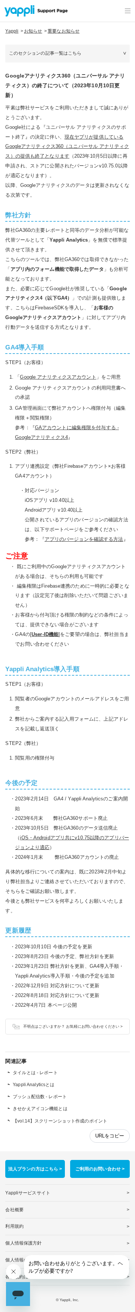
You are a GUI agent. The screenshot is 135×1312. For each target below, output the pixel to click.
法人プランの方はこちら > (35, 1169)
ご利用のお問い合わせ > (99, 1169)
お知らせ (33, 31)
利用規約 (14, 1226)
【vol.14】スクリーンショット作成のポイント (60, 1121)
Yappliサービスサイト (27, 1193)
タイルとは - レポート (35, 1072)
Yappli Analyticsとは (33, 1084)
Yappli (11, 31)
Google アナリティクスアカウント (58, 377)
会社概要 (14, 1210)
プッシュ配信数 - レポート (40, 1096)
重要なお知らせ (64, 31)
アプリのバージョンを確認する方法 (84, 539)
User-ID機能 (45, 634)
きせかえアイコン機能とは (40, 1108)
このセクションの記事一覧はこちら (45, 53)
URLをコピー (109, 1136)
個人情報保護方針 (23, 1243)
